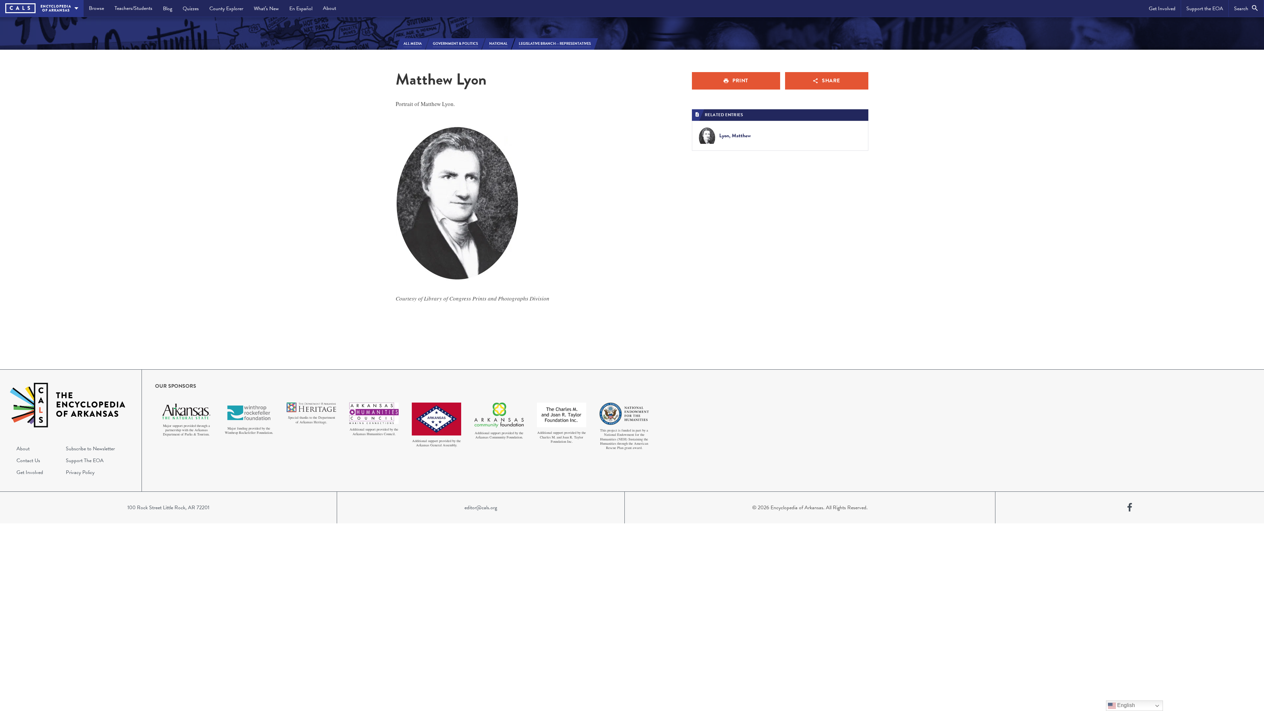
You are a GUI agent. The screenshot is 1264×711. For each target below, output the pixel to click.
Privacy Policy (80, 472)
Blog (167, 9)
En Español (300, 9)
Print (740, 81)
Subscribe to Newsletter (90, 449)
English (1125, 705)
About (329, 8)
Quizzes (191, 9)
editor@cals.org (480, 508)
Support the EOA (1204, 9)
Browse (96, 8)
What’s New (266, 9)
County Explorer (226, 9)
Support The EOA (85, 460)
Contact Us (28, 460)
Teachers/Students (133, 8)
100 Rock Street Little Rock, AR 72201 (168, 508)
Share (831, 81)
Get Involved (1162, 9)
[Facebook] (1130, 507)
